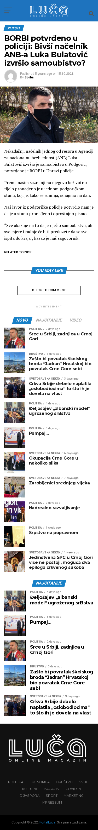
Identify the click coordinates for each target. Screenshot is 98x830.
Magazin (51, 789)
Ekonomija (40, 782)
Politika (15, 782)
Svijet (84, 782)
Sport (51, 796)
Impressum (52, 802)
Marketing (74, 796)
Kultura (29, 789)
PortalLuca (47, 822)
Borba (29, 77)
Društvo (64, 782)
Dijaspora (29, 796)
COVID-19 (73, 789)
